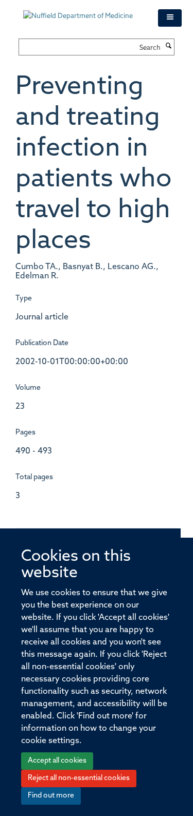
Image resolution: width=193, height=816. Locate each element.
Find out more (51, 796)
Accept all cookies (57, 761)
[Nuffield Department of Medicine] (83, 11)
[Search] (168, 46)
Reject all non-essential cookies (79, 778)
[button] (170, 18)
